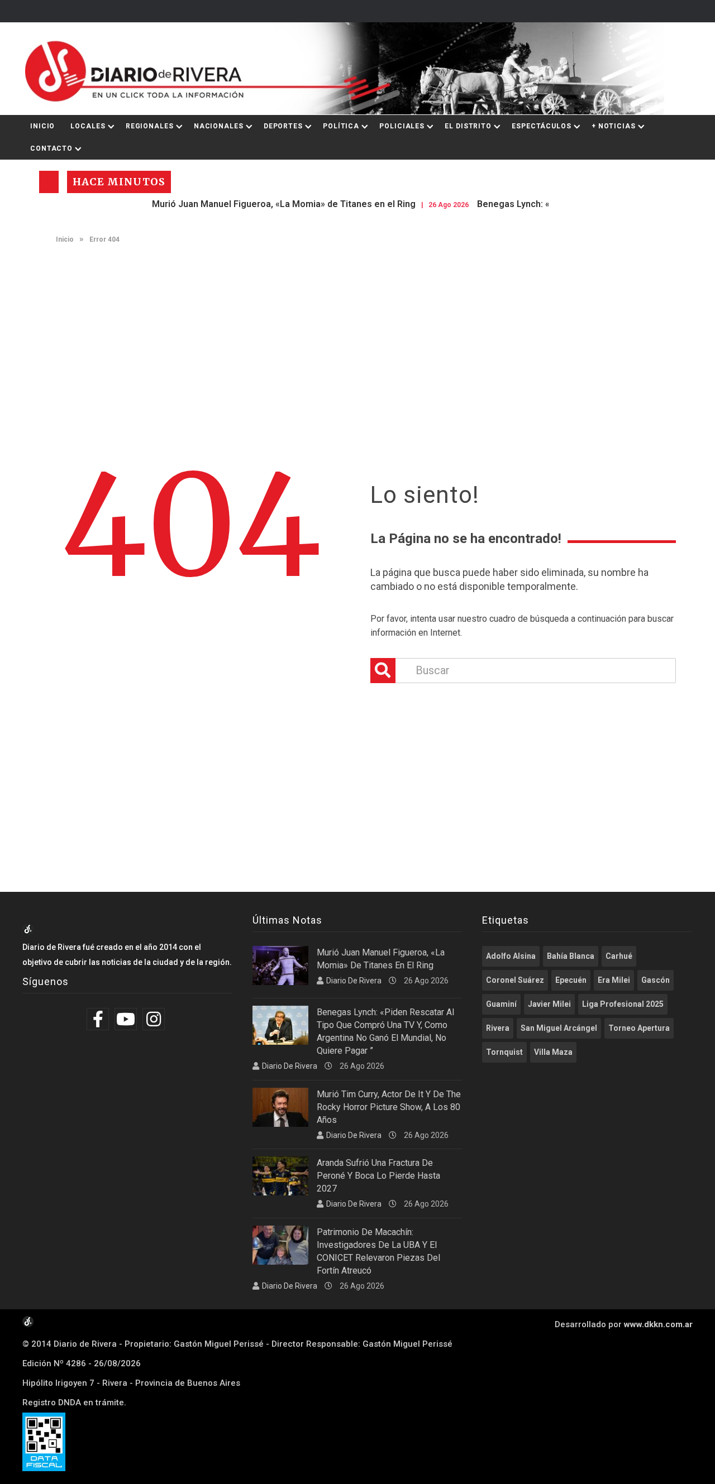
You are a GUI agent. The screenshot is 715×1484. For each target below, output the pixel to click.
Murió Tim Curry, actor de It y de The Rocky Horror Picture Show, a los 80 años (389, 1107)
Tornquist (504, 1052)
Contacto (51, 148)
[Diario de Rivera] (353, 68)
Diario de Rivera (354, 980)
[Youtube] (127, 1019)
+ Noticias (614, 126)
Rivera (497, 1028)
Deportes (283, 126)
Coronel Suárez (515, 980)
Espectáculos (541, 126)
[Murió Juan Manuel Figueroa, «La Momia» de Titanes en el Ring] (280, 965)
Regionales (150, 126)
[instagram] (155, 1019)
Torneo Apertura (639, 1028)
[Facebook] (99, 1019)
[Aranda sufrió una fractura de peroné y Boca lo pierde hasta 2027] (280, 1175)
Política (341, 126)
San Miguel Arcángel (559, 1028)
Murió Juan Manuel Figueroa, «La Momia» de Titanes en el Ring (254, 204)
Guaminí (501, 1004)
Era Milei (614, 980)
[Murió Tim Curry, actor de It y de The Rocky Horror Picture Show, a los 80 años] (280, 1107)
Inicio (42, 126)
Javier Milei (549, 1004)
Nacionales (219, 126)
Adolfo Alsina (511, 956)
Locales (87, 126)
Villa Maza (553, 1052)
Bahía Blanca (570, 956)
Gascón (655, 980)
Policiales (402, 126)
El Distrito (468, 126)
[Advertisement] (357, 338)
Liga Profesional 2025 (623, 1004)
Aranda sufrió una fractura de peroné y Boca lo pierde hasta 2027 (378, 1176)
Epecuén (571, 980)
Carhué (619, 956)
